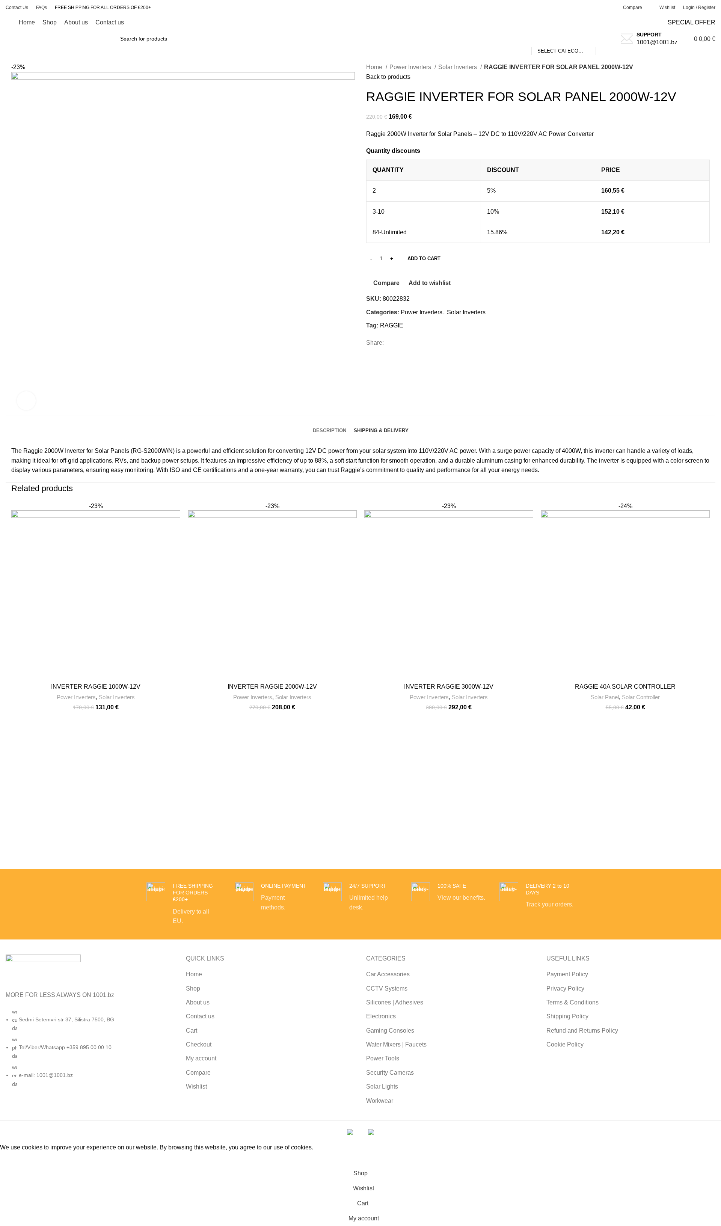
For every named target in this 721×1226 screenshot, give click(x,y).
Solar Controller (641, 697)
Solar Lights (382, 1086)
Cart (191, 1030)
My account (201, 1058)
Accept (14, 1159)
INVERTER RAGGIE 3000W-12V (448, 686)
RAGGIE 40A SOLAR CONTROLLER (625, 686)
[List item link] (90, 1051)
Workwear (379, 1101)
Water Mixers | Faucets (396, 1044)
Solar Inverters (458, 67)
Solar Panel (605, 697)
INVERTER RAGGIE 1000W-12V (95, 686)
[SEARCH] (604, 38)
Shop (193, 988)
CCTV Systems (386, 988)
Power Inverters (411, 67)
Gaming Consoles (390, 1030)
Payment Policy (567, 974)
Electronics (381, 1016)
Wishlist (196, 1086)
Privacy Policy (565, 988)
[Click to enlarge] (26, 400)
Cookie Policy (565, 1044)
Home (375, 67)
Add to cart (423, 258)
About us (198, 1002)
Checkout (198, 1044)
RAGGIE (391, 325)
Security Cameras (390, 1072)
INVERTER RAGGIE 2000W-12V (272, 686)
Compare (198, 1072)
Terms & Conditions (572, 1002)
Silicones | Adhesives (394, 1002)
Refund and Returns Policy (582, 1030)
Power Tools (382, 1058)
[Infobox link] (184, 904)
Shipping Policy (567, 1016)
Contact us (200, 1016)
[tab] (329, 425)
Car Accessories (388, 974)
